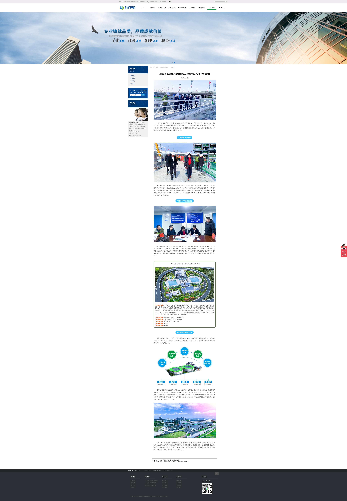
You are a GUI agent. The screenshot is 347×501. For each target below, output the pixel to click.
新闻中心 (212, 7)
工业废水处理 (147, 470)
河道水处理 (172, 7)
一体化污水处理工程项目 (151, 480)
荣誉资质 (133, 483)
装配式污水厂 (138, 470)
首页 (142, 7)
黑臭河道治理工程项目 (150, 485)
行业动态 (133, 81)
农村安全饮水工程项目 (150, 483)
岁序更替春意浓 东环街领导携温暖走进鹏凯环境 (167, 460)
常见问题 (133, 83)
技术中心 (133, 487)
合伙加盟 (179, 485)
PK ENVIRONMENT (169, 470)
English (169, 1)
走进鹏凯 (152, 7)
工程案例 (192, 7)
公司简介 (133, 480)
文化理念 (133, 485)
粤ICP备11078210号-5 (162, 496)
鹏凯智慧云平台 (157, 470)
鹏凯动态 (133, 75)
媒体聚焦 (133, 78)
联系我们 (222, 7)
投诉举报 (179, 487)
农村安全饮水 (182, 7)
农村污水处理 (162, 7)
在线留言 (179, 483)
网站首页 (161, 67)
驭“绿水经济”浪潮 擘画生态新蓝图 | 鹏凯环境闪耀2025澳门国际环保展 (172, 461)
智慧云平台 (202, 7)
